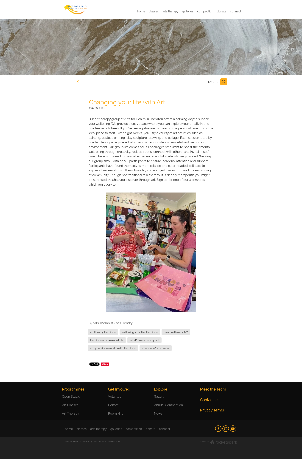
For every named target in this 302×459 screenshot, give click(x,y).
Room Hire (115, 413)
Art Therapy (70, 413)
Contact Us (209, 399)
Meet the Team (213, 388)
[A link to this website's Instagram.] (225, 428)
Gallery (159, 396)
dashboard (114, 441)
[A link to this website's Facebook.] (218, 428)
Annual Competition (168, 404)
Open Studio (71, 396)
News (158, 413)
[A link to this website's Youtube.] (233, 428)
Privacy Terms (212, 409)
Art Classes (70, 404)
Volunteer (115, 396)
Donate (113, 404)
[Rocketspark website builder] (218, 442)
